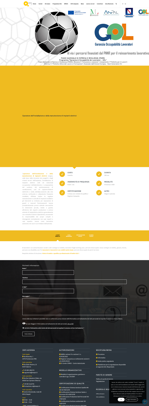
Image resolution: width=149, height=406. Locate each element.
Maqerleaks (110, 367)
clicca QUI (70, 324)
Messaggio (26, 296)
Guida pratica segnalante (106, 361)
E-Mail (24, 287)
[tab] (57, 236)
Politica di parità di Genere (104, 379)
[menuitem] (34, 4)
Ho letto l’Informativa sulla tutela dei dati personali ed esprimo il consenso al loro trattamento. (54, 328)
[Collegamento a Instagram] (125, 3)
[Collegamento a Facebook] (122, 3)
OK (121, 399)
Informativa (101, 358)
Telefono (25, 278)
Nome (24, 268)
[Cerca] (116, 4)
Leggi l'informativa (131, 399)
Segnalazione (100, 381)
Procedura (101, 354)
